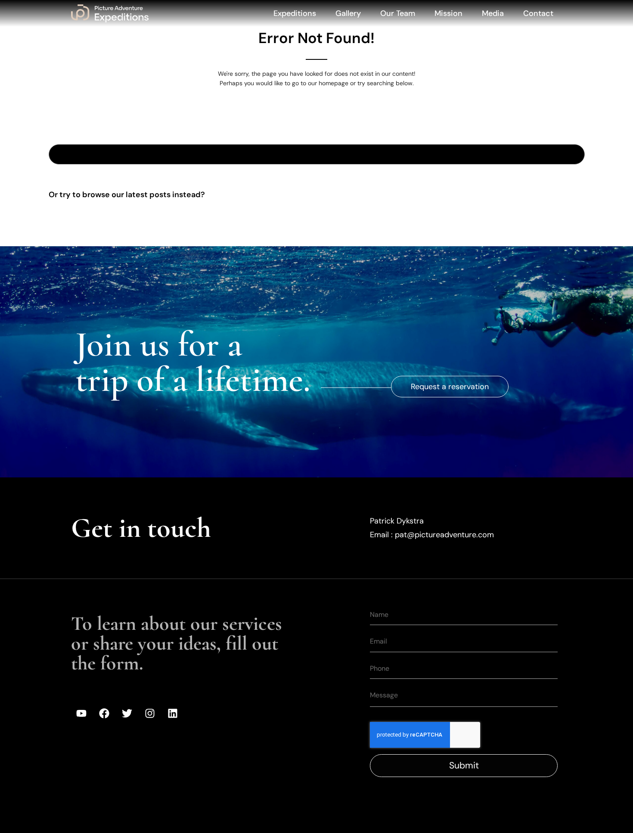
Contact (538, 13)
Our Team (397, 13)
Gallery (348, 13)
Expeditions (294, 13)
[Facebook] (104, 713)
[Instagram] (150, 713)
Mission (448, 13)
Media (493, 13)
